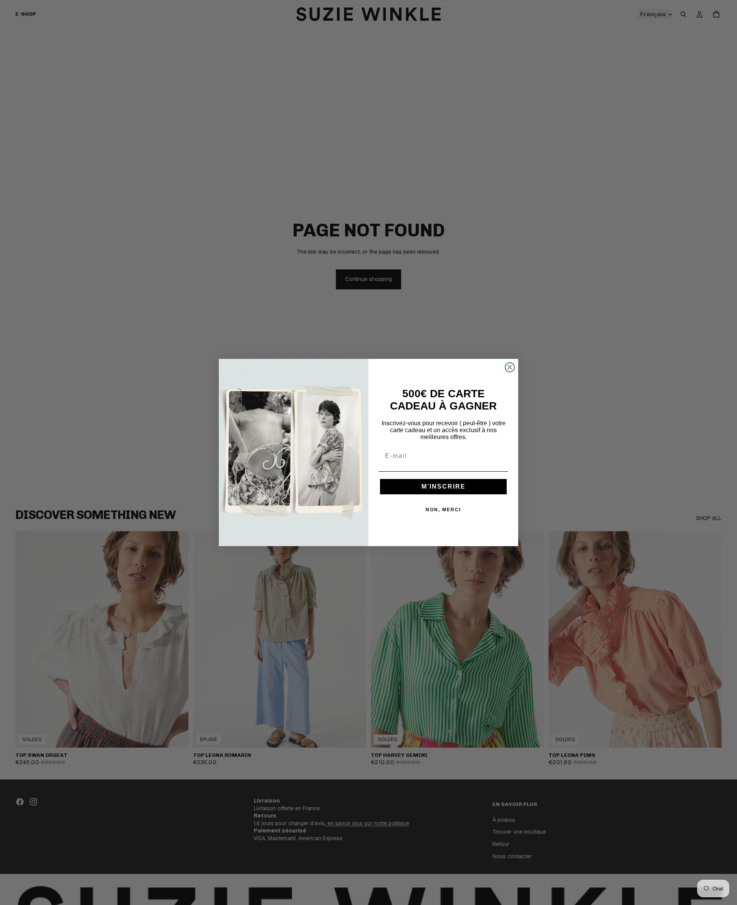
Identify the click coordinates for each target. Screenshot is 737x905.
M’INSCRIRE (443, 486)
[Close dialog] (509, 367)
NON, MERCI (443, 509)
